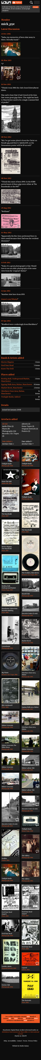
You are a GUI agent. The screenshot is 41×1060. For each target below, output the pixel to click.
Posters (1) (26, 431)
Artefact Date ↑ (27, 444)
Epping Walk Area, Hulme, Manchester (16, 384)
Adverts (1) (26, 424)
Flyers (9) (6, 429)
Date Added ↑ (27, 441)
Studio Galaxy (24, 1046)
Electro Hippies (7, 362)
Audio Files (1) (8, 426)
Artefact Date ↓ (8, 444)
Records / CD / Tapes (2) (10, 435)
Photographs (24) (9, 431)
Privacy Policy (32, 1041)
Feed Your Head (7, 365)
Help (5, 1041)
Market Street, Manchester (12, 388)
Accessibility (12, 1041)
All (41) (5, 424)
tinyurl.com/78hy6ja (9, 299)
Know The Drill (7, 369)
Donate (35, 7)
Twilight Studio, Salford (10, 397)
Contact (19, 1041)
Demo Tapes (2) (28, 426)
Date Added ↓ (7, 441)
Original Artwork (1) (30, 429)
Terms (25, 1041)
